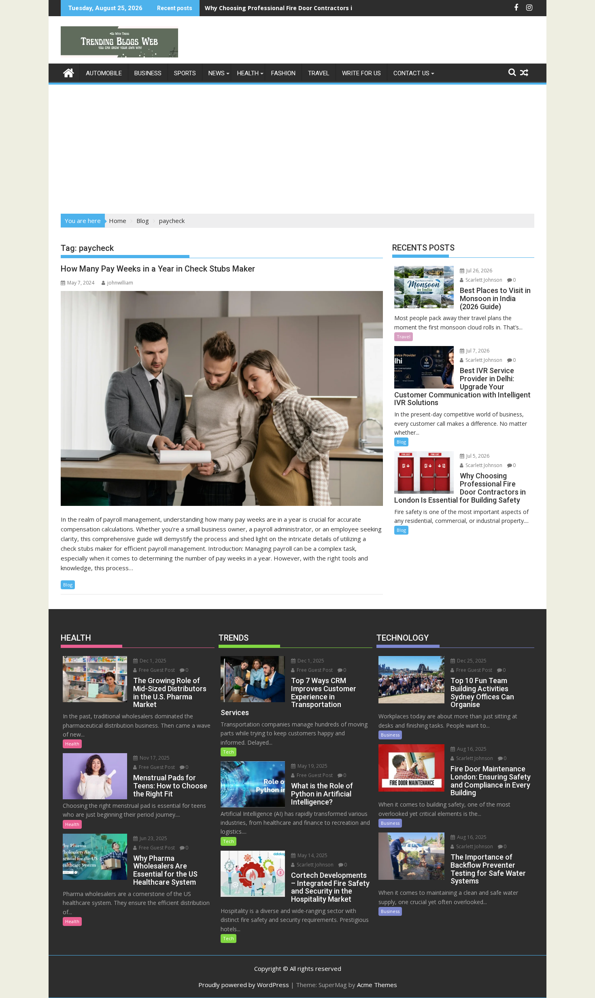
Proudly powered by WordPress (243, 985)
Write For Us (361, 73)
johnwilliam (120, 282)
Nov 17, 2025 (154, 757)
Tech (228, 752)
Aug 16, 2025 (471, 748)
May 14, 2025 (311, 855)
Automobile (104, 73)
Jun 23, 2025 (152, 838)
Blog (67, 585)
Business (148, 73)
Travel (318, 73)
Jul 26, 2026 (478, 270)
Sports (185, 73)
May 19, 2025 (311, 765)
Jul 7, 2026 (477, 350)
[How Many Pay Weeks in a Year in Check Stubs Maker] (222, 398)
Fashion (283, 73)
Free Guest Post (156, 670)
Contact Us (411, 73)
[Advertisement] (297, 146)
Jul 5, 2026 (477, 455)
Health (248, 73)
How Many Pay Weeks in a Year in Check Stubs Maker (158, 269)
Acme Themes (377, 985)
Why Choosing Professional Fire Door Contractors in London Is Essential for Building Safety (337, 8)
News (216, 73)
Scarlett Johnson (483, 279)
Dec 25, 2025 (471, 660)
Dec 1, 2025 (152, 660)
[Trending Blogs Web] (68, 72)
